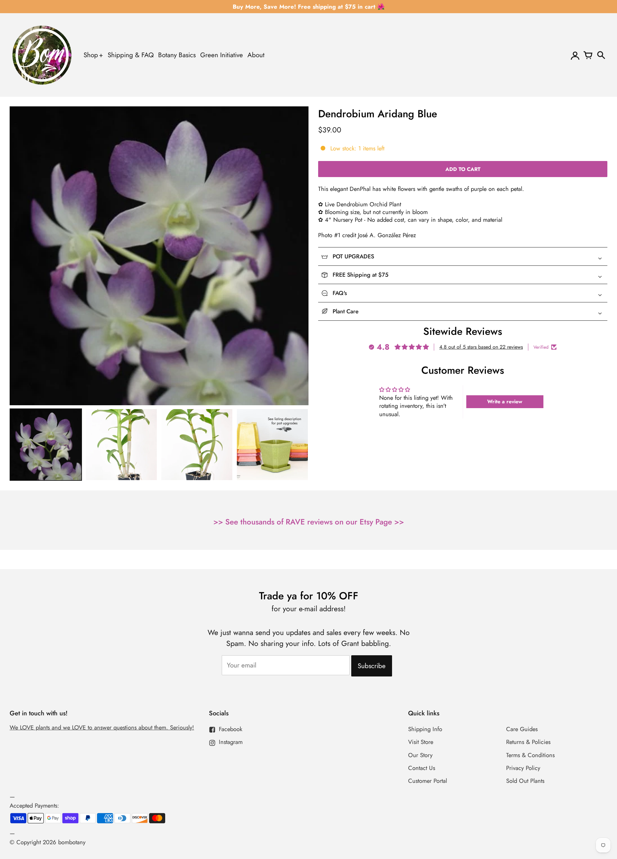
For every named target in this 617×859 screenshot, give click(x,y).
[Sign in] (575, 55)
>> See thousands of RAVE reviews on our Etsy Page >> (308, 521)
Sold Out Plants (525, 780)
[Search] (601, 55)
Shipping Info (425, 729)
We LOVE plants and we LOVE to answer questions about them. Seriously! (102, 727)
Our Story (420, 755)
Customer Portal (427, 780)
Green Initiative (221, 55)
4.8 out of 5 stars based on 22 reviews (481, 347)
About (255, 55)
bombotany (71, 842)
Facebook (230, 729)
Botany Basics (177, 55)
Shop (91, 55)
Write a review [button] (504, 401)
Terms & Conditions (530, 755)
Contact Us (421, 768)
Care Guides (522, 729)
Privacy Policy (523, 768)
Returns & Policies (528, 742)
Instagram (231, 742)
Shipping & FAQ (131, 55)
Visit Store (420, 742)
